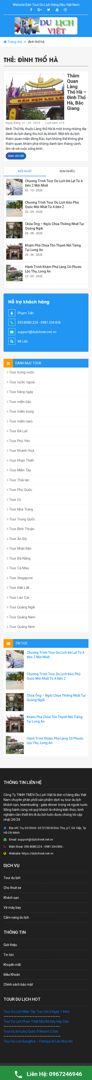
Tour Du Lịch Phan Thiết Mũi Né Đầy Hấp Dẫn (36, 1021)
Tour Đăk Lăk (18, 588)
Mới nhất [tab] (25, 171)
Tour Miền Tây (19, 470)
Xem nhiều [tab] (67, 171)
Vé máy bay (12, 907)
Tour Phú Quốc (20, 490)
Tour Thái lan (18, 480)
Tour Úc (14, 500)
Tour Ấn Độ (17, 539)
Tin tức (9, 955)
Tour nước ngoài (21, 382)
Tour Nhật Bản (19, 548)
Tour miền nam (20, 421)
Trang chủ (14, 42)
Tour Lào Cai (18, 597)
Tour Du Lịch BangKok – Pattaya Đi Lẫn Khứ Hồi (38, 1041)
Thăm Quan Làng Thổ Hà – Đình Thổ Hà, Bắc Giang (76, 92)
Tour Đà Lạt (17, 431)
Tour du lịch (12, 878)
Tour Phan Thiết (21, 460)
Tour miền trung (21, 411)
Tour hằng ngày (20, 392)
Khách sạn (11, 898)
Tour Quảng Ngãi (21, 607)
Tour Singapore (20, 578)
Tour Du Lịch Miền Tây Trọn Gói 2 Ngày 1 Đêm (37, 1011)
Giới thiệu (10, 945)
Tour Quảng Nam (21, 617)
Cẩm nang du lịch (16, 917)
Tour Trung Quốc (21, 519)
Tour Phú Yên (19, 441)
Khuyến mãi (12, 965)
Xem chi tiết (16, 156)
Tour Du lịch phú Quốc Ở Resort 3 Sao (31, 1031)
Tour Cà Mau (18, 568)
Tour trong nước (21, 372)
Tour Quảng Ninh (21, 627)
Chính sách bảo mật (18, 984)
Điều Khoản (12, 974)
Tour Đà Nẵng (19, 558)
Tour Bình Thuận (21, 529)
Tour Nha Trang (20, 509)
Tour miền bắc (19, 402)
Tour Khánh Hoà (21, 450)
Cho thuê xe (12, 888)
